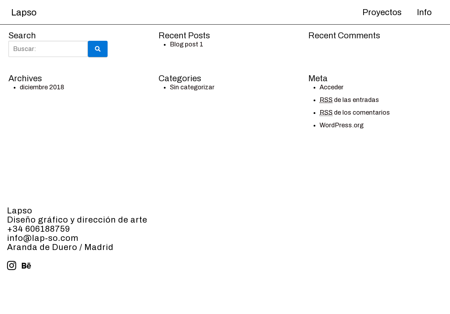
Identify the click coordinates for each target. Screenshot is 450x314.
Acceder (331, 87)
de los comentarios (355, 112)
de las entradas (349, 99)
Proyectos (381, 12)
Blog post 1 (186, 44)
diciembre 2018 (42, 87)
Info (424, 12)
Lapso (24, 12)
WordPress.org (342, 125)
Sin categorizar (192, 87)
